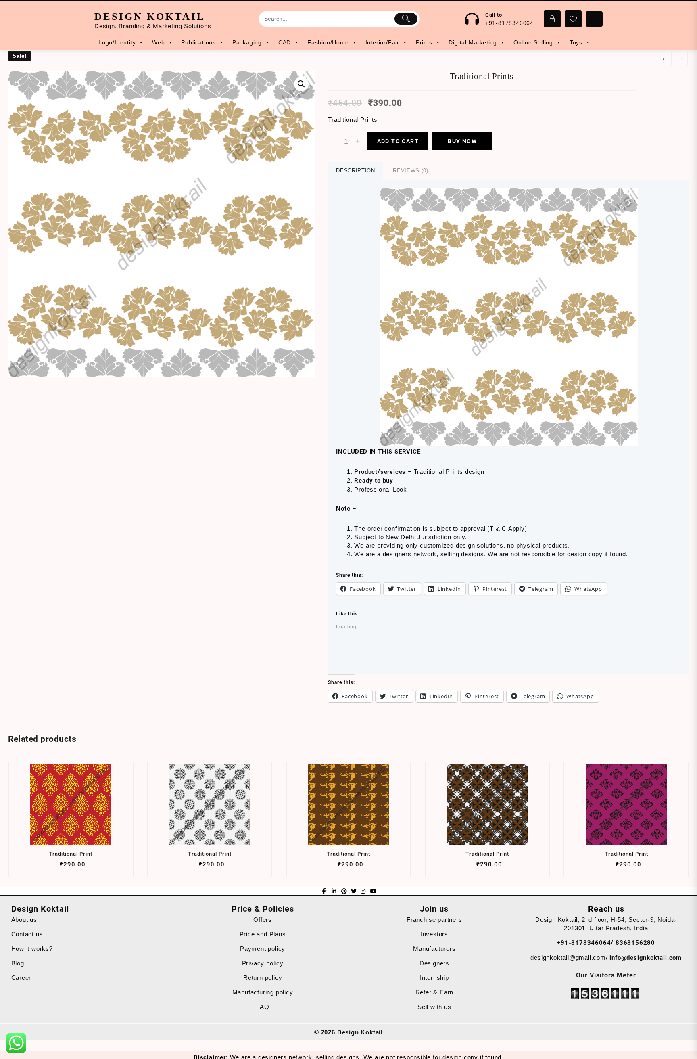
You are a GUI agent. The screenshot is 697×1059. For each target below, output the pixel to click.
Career (21, 977)
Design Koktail (149, 16)
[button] (509, 317)
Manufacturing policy (262, 992)
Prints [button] (424, 42)
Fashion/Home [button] (328, 42)
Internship (434, 977)
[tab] (355, 171)
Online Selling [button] (533, 42)
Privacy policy (263, 963)
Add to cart (398, 141)
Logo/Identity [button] (117, 42)
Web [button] (158, 42)
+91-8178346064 (509, 23)
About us (24, 919)
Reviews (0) (410, 170)
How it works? (32, 948)
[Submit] (405, 18)
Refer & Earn (434, 992)
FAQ (262, 1006)
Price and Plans (263, 934)
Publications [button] (198, 42)
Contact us (27, 934)
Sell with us (434, 1006)
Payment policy (262, 948)
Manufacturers (434, 948)
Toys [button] (576, 42)
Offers (262, 919)
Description (355, 170)
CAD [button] (284, 42)
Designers (434, 963)
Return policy (262, 977)
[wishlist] (86, 867)
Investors (434, 934)
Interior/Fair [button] (382, 42)
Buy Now (462, 141)
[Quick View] (70, 867)
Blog (17, 963)
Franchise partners (434, 919)
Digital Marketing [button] (473, 42)
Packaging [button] (247, 42)
